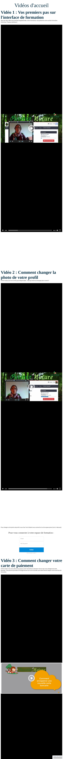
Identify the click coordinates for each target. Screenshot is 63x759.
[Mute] (57, 230)
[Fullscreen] (60, 230)
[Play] (3, 230)
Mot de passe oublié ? (31, 553)
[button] (31, 128)
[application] (31, 128)
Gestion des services (57, 756)
